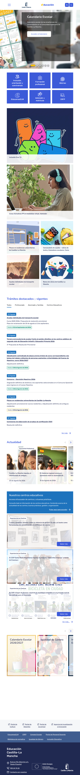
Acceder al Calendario (39, 34)
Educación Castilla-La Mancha (14, 752)
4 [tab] (43, 65)
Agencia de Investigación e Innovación (63, 725)
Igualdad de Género (36, 739)
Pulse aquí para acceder (58, 510)
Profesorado (19, 305)
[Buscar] (71, 5)
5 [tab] (45, 65)
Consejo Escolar (36, 734)
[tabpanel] (40, 39)
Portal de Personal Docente (56, 734)
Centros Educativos (54, 305)
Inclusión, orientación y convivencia (17, 83)
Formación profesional (40, 83)
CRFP (62, 99)
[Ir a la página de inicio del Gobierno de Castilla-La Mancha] (67, 766)
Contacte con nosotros (18, 772)
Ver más (65, 433)
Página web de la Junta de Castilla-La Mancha (26, 5)
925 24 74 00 (15, 768)
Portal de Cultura (13, 725)
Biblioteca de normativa (16, 739)
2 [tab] (37, 65)
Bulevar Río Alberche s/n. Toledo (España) (19, 763)
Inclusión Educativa (54, 739)
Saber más (64, 544)
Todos (9, 305)
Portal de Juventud (42, 725)
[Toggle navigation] (9, 4)
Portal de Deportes (28, 725)
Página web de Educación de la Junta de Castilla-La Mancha (47, 5)
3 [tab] (40, 65)
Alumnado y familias (35, 305)
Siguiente (75, 39)
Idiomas (62, 83)
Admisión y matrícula (40, 99)
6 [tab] (48, 65)
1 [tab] (33, 65)
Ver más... (66, 622)
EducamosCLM (17, 99)
